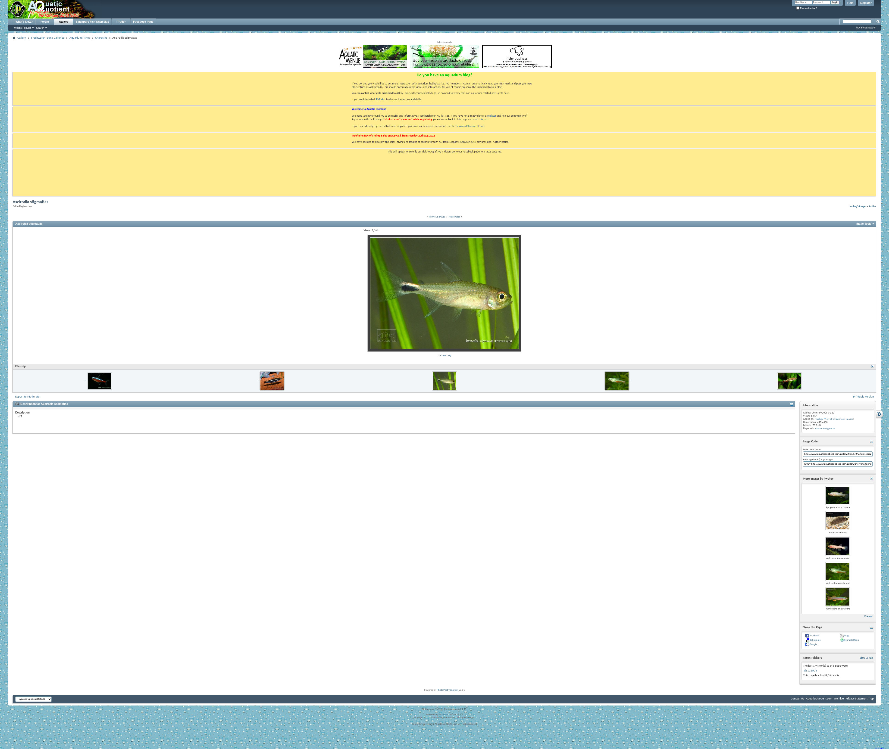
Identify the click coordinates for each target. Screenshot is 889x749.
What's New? (24, 21)
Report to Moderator (28, 396)
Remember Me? (808, 8)
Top (871, 698)
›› (804, 381)
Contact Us (797, 698)
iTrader (121, 21)
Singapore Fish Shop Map (92, 21)
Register (866, 3)
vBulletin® (443, 714)
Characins (101, 37)
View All (868, 616)
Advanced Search (866, 27)
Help (850, 3)
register (491, 116)
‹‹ (85, 381)
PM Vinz (380, 99)
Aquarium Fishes (79, 37)
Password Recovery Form (470, 126)
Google (813, 644)
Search (40, 27)
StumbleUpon (851, 640)
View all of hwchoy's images (838, 419)
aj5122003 (810, 670)
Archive (839, 698)
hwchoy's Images (858, 206)
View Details (866, 658)
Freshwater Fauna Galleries (47, 37)
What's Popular (22, 27)
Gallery (64, 21)
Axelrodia (820, 428)
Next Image (454, 217)
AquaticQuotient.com (819, 698)
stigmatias (830, 428)
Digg (846, 635)
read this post (480, 119)
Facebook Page (143, 21)
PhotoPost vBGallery (447, 690)
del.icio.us (815, 640)
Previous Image (437, 217)
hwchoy (446, 355)
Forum (45, 21)
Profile (872, 206)
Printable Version (863, 396)
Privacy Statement (856, 698)
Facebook (815, 635)
